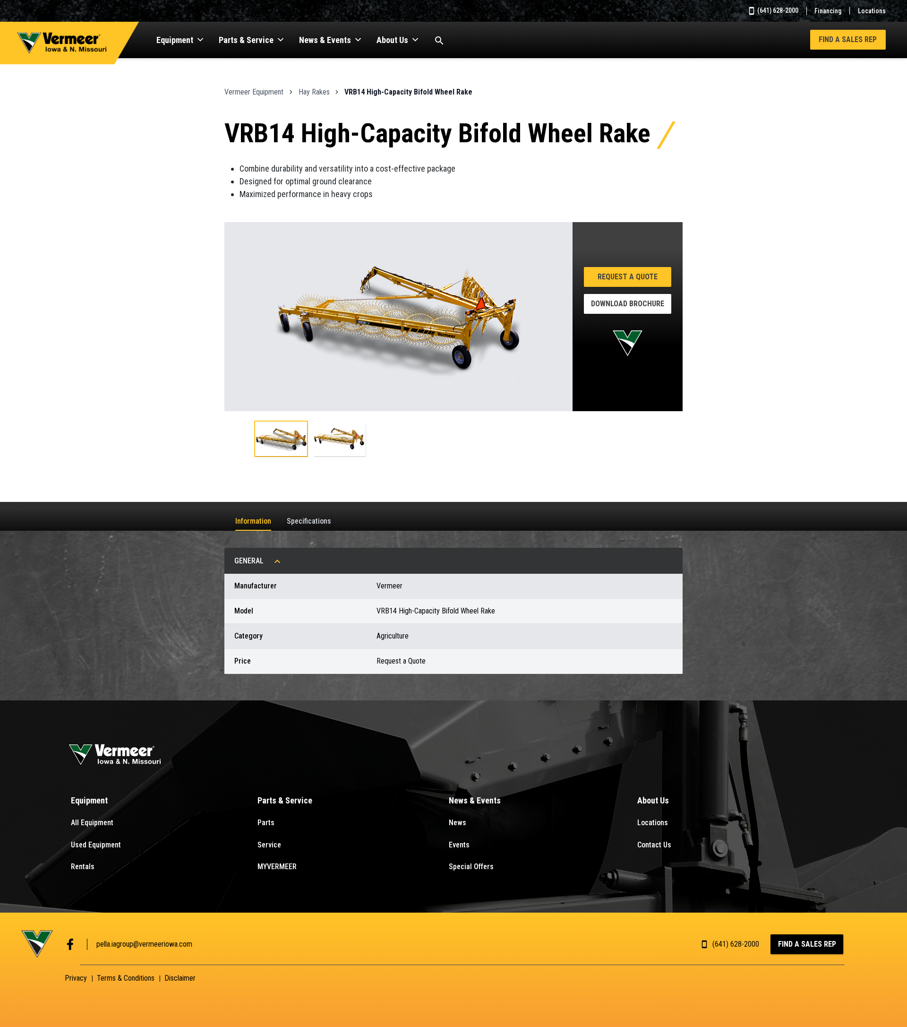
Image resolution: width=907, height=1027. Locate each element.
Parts (265, 822)
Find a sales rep (848, 39)
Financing (827, 11)
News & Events (325, 40)
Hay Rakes (314, 91)
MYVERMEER (277, 866)
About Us (392, 40)
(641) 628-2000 (777, 10)
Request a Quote (628, 276)
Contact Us (654, 844)
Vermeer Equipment (253, 91)
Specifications (309, 521)
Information (253, 521)
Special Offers (471, 866)
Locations (872, 11)
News (457, 822)
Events (459, 844)
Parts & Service (246, 40)
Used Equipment (96, 844)
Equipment (174, 40)
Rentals (82, 866)
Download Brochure (627, 303)
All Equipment (92, 822)
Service (269, 844)
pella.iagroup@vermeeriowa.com (144, 944)
